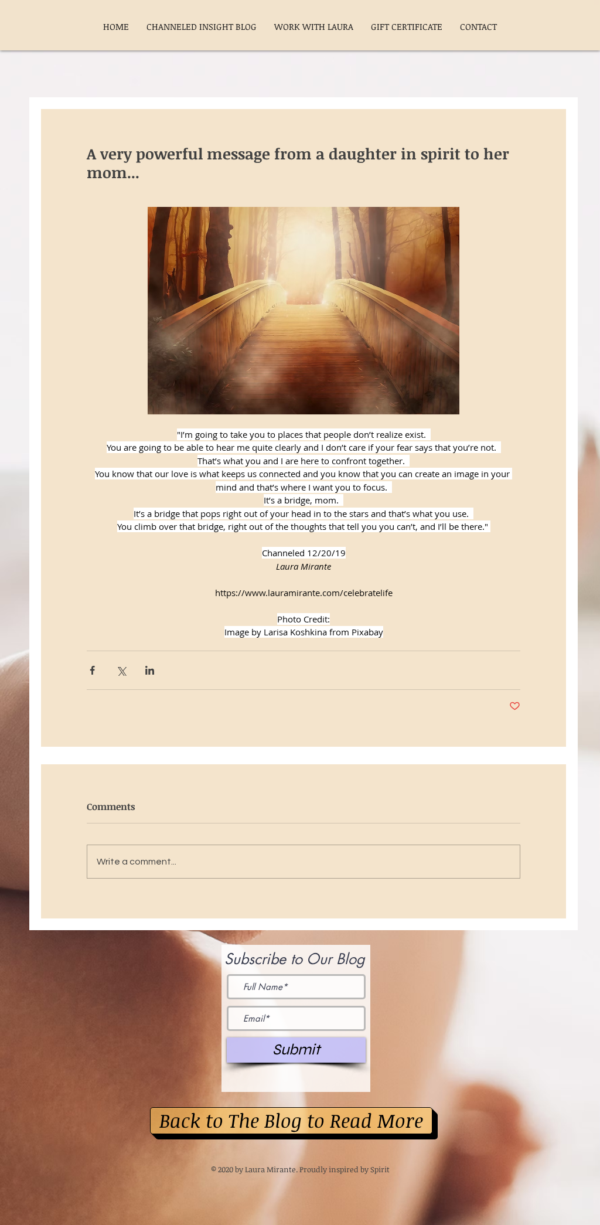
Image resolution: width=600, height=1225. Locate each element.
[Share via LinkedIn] (149, 670)
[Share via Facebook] (92, 670)
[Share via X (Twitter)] (121, 670)
